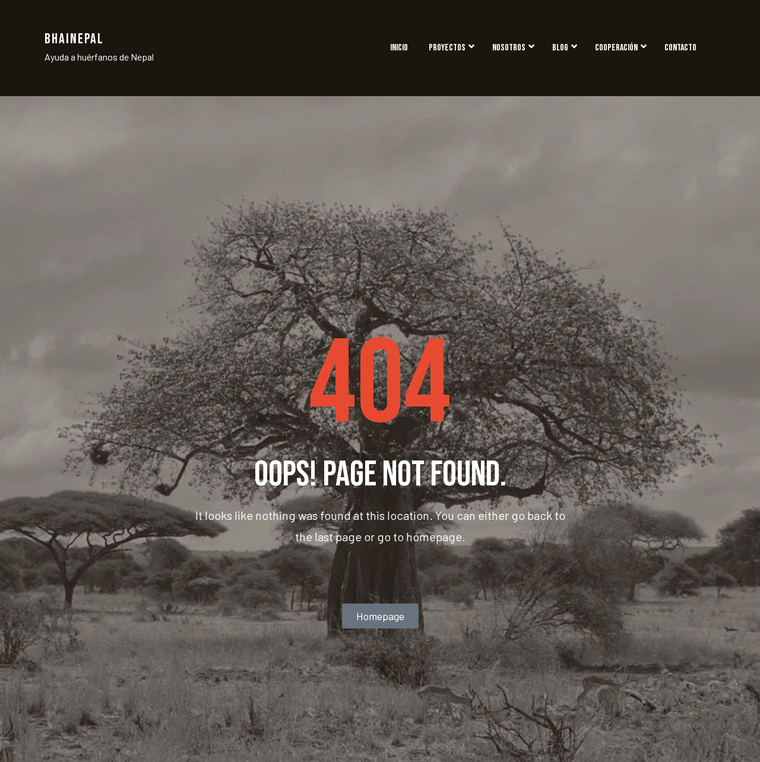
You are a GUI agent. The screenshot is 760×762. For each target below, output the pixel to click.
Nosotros (508, 47)
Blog (560, 47)
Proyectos (447, 47)
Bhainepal (74, 38)
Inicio (399, 47)
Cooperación (616, 47)
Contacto (680, 47)
